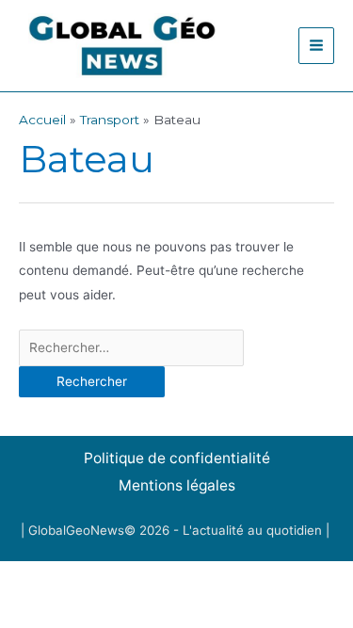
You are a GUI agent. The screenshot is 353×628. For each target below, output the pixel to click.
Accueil (42, 119)
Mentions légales (177, 485)
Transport (109, 119)
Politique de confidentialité (177, 458)
